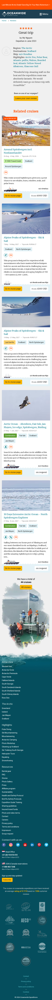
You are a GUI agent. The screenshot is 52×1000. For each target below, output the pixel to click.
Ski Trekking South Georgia (12, 750)
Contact (5, 816)
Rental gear (6, 771)
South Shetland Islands (11, 691)
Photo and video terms (11, 813)
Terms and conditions (10, 827)
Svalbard (31, 51)
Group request (7, 834)
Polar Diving (6, 729)
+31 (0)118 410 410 (9, 855)
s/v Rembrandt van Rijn (39, 282)
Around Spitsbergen (13, 166)
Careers (5, 820)
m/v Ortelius (43, 189)
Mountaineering (8, 736)
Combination (10, 436)
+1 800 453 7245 (8, 867)
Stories (5, 778)
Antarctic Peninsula (9, 673)
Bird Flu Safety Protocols (11, 799)
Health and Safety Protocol (12, 796)
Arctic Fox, (30, 57)
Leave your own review (26, 98)
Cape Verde (6, 677)
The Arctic (26, 48)
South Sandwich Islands (11, 687)
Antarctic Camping (9, 740)
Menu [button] (45, 14)
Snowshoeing (7, 761)
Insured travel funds (10, 809)
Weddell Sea (7, 666)
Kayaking (5, 757)
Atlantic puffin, (21, 60)
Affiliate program (8, 789)
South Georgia (7, 684)
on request (41, 472)
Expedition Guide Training (12, 802)
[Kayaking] (11, 537)
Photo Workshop (8, 743)
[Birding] (6, 447)
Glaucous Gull (31, 66)
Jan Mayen (9, 441)
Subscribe (7, 880)
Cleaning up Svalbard (10, 747)
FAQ (3, 775)
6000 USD (39, 195)
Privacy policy (7, 823)
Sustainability (7, 792)
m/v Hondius (25, 54)
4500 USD (39, 288)
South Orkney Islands (10, 694)
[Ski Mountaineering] (6, 255)
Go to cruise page (13, 195)
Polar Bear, (42, 57)
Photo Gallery (7, 782)
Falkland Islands (8, 680)
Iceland (5, 712)
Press (4, 785)
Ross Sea (5, 698)
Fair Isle (22, 436)
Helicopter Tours (8, 754)
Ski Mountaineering (9, 733)
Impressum (6, 830)
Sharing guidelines (9, 806)
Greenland (6, 708)
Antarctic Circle (8, 670)
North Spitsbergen (23, 249)
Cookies (26, 992)
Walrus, (33, 60)
